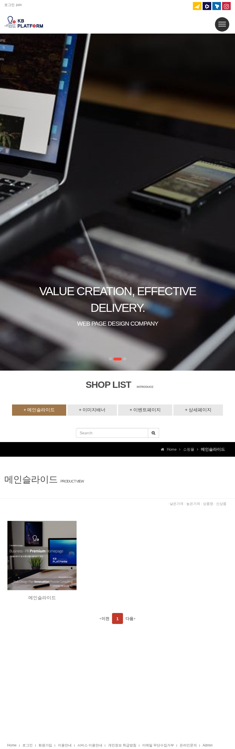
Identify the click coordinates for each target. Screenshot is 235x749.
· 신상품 (220, 504)
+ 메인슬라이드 (39, 409)
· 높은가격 (192, 504)
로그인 (9, 5)
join (19, 5)
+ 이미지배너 (92, 409)
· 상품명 (207, 504)
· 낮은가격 (175, 504)
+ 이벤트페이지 (145, 409)
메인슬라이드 (42, 597)
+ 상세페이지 (198, 409)
